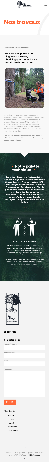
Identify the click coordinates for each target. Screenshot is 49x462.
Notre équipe (13, 430)
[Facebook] (24, 458)
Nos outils (11, 423)
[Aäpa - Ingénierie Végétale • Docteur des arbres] (24, 4)
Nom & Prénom (10, 344)
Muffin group (35, 455)
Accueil (11, 416)
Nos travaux (12, 426)
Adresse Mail (9, 352)
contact (11, 419)
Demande (8, 370)
